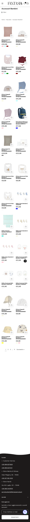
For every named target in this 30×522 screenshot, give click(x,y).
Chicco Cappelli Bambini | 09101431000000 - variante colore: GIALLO (3, 342)
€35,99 (4, 44)
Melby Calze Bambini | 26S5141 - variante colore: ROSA (3, 262)
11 (14, 349)
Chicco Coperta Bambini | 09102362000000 (21, 150)
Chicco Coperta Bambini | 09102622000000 (7, 150)
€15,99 (18, 71)
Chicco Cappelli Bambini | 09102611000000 (6, 95)
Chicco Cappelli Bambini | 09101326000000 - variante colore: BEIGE (17, 342)
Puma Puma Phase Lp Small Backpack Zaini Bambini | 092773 (22, 123)
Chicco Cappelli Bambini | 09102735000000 (6, 123)
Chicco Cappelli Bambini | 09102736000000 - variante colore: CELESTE (17, 100)
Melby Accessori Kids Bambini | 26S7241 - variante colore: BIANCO (17, 262)
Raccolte (8, 19)
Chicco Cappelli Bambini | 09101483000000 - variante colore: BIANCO (17, 315)
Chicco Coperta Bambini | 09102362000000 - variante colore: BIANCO (17, 155)
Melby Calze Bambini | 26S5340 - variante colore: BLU (17, 208)
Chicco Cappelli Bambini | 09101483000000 (21, 310)
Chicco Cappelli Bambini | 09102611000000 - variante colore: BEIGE (3, 100)
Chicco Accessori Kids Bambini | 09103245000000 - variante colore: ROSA (3, 73)
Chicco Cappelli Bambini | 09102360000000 (21, 41)
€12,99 (4, 341)
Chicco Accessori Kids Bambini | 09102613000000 (8, 177)
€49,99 (4, 153)
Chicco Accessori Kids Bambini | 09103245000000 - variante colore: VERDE (7, 73)
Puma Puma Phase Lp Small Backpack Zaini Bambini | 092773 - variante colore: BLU (17, 128)
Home (3, 19)
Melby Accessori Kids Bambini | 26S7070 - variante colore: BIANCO (3, 288)
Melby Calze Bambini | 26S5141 (7, 258)
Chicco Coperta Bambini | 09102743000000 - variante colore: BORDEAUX (7, 46)
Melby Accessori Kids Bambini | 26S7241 (21, 258)
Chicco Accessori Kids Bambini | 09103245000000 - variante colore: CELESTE (5, 73)
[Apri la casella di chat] (25, 512)
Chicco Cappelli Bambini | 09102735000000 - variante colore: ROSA (3, 128)
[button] (21, 3)
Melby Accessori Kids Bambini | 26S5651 (21, 284)
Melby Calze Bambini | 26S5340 (22, 204)
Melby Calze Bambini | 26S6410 (22, 231)
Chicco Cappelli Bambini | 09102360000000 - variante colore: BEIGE (17, 46)
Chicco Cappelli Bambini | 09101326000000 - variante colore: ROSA (19, 342)
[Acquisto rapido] (11, 35)
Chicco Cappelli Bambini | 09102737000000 (21, 68)
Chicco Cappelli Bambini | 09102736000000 (21, 95)
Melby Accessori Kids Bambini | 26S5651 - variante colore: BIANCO (17, 288)
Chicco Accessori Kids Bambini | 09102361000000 (22, 177)
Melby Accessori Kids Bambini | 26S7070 (7, 284)
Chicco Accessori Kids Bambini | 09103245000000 (8, 68)
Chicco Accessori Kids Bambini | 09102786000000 (8, 204)
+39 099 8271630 (7, 464)
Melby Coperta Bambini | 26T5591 (7, 231)
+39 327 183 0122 (7, 478)
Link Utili (4, 497)
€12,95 (18, 207)
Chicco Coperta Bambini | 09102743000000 (6, 41)
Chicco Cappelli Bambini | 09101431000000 (6, 337)
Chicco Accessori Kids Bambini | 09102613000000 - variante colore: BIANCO (3, 182)
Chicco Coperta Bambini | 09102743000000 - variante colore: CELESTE (5, 46)
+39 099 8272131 (7, 468)
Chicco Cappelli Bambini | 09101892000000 (6, 310)
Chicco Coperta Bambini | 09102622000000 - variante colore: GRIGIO (3, 155)
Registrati (15, 517)
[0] (24, 3)
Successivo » (20, 349)
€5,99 (4, 71)
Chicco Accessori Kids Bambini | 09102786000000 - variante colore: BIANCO (3, 209)
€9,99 (18, 44)
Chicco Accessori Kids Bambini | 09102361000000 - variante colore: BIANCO (17, 182)
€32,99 (18, 153)
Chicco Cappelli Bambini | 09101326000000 (21, 337)
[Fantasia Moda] (15, 3)
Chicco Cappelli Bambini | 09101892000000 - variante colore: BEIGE (3, 315)
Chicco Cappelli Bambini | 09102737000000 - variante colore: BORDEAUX (17, 73)
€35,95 (4, 234)
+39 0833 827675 (7, 488)
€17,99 (18, 126)
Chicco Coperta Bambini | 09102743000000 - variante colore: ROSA (3, 46)
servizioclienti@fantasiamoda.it (12, 492)
